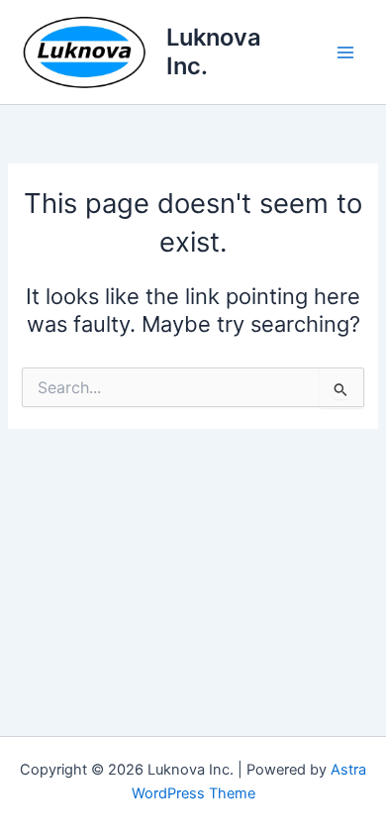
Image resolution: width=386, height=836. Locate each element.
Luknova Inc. (213, 51)
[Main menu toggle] (345, 52)
